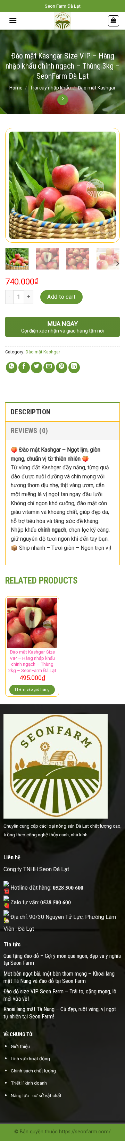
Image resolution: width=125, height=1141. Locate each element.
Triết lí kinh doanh (29, 1083)
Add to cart (61, 297)
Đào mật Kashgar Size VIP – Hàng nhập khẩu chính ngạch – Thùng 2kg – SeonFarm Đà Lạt (32, 661)
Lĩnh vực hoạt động (30, 1058)
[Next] (108, 185)
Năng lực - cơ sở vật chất (36, 1095)
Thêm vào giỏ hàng (32, 689)
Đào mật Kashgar (97, 88)
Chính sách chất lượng (33, 1070)
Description (30, 412)
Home (16, 88)
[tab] (62, 411)
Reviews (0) (29, 431)
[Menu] (12, 20)
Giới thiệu (20, 1046)
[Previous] (16, 185)
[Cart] (113, 20)
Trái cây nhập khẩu (50, 88)
